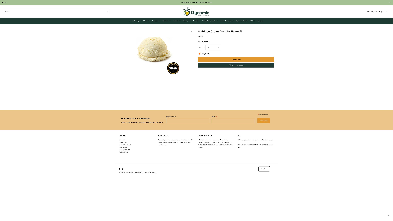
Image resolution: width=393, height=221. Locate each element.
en (390, 3)
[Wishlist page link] (387, 12)
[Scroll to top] (388, 215)
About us (122, 140)
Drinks (195, 21)
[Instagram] (5, 3)
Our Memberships (125, 145)
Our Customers (124, 150)
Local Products (226, 21)
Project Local (123, 152)
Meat (145, 21)
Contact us (122, 142)
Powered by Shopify (150, 172)
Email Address (171, 117)
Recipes (260, 21)
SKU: (199, 42)
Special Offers (242, 21)
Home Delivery (124, 147)
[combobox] (54, 11)
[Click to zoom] (191, 32)
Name (214, 117)
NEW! (252, 21)
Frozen (175, 21)
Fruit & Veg (134, 21)
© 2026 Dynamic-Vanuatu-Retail (130, 172)
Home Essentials (209, 21)
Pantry (185, 21)
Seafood (155, 21)
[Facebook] (2, 3)
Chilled (165, 21)
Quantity (201, 47)
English (264, 169)
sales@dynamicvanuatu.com (178, 142)
